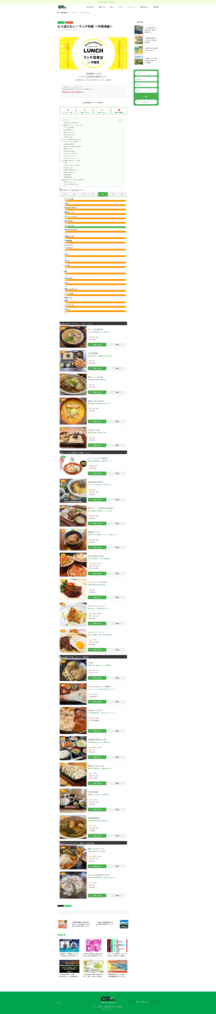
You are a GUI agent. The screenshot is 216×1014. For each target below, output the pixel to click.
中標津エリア (69, 22)
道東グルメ (102, 7)
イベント (120, 7)
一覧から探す (90, 7)
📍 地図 (116, 344)
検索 (146, 96)
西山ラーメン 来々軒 (69, 132)
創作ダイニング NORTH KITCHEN (72, 146)
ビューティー (132, 7)
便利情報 (156, 7)
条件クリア (146, 102)
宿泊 (111, 7)
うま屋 (65, 163)
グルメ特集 (61, 22)
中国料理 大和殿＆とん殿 (70, 170)
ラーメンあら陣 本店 (69, 127)
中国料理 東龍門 (68, 177)
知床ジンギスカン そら (69, 182)
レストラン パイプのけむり (70, 153)
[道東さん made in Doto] (62, 7)
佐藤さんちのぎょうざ (69, 172)
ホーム (94, 1006)
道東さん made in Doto (142, 1002)
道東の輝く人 (144, 7)
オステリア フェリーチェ (70, 156)
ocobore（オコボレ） (69, 167)
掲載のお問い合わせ (109, 1006)
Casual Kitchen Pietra (69, 151)
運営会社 (100, 1006)
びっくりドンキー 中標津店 (70, 141)
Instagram (58, 1002)
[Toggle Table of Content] (119, 120)
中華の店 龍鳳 (67, 174)
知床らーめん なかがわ (69, 134)
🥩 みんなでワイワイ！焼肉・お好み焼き (73, 179)
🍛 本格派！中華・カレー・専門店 (71, 160)
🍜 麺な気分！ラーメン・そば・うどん (72, 125)
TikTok (60, 1002)
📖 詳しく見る (97, 344)
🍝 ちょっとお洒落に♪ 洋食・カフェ (72, 139)
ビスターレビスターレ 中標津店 (72, 165)
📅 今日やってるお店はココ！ (72, 123)
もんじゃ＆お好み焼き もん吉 (71, 184)
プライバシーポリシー (108, 1009)
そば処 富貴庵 (67, 130)
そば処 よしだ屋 (68, 137)
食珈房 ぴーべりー (68, 149)
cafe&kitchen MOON (69, 144)
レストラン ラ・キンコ (69, 158)
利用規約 (119, 1006)
